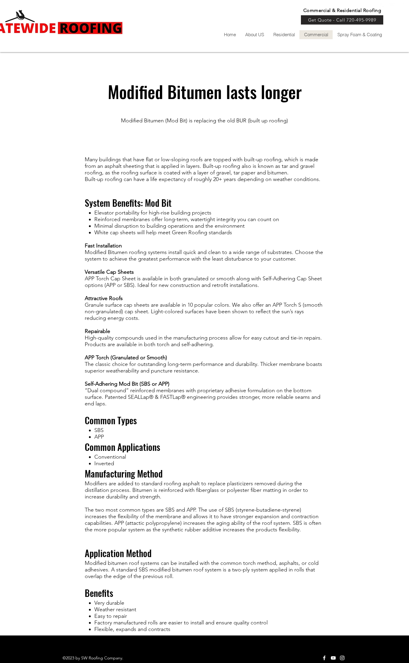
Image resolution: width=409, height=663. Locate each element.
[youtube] (392, 6)
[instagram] (401, 6)
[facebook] (324, 658)
